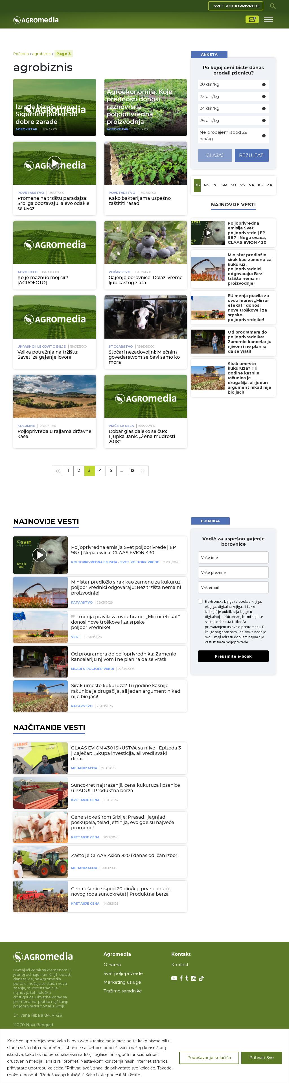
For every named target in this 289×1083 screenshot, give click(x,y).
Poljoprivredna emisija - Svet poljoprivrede (115, 562)
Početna (21, 53)
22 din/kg (209, 96)
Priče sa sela (121, 426)
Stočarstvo (121, 346)
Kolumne (26, 426)
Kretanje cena (85, 800)
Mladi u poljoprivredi (92, 669)
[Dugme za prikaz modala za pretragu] (273, 6)
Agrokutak (26, 129)
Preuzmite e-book (233, 656)
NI (215, 185)
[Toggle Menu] (268, 19)
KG (260, 185)
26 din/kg (209, 120)
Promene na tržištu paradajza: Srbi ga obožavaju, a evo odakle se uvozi (53, 203)
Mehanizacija (84, 768)
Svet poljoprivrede (237, 6)
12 (132, 471)
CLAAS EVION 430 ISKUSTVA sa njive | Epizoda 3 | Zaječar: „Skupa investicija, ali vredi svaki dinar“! (126, 753)
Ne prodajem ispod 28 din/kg (224, 135)
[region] (144, 1056)
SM (224, 185)
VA (251, 185)
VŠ (242, 185)
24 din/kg (209, 108)
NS (206, 185)
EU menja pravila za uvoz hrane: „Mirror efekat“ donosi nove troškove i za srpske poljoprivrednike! (125, 622)
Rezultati (252, 155)
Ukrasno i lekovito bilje (41, 346)
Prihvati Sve (261, 1058)
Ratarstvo (82, 602)
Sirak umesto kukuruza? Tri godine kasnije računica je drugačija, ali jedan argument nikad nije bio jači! (125, 691)
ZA (269, 185)
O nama (112, 964)
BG (197, 185)
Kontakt (180, 964)
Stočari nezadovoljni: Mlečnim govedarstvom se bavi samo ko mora (144, 357)
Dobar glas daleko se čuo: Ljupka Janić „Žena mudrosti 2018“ (142, 436)
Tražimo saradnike (123, 991)
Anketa (209, 54)
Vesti (76, 637)
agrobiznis (41, 53)
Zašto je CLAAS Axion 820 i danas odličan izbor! (125, 855)
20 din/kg (209, 84)
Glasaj (215, 155)
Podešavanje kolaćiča (209, 1058)
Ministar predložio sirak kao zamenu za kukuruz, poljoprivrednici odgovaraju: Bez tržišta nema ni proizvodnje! (126, 587)
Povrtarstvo (30, 193)
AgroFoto (27, 272)
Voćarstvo (119, 272)
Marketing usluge (122, 982)
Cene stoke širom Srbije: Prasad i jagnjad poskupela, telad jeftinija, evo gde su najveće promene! (122, 822)
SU (233, 185)
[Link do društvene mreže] (174, 977)
